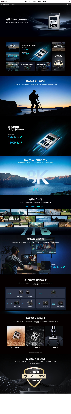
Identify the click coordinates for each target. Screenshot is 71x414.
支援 (29, 1)
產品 (26, 1)
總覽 (67, 4)
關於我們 (34, 1)
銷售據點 (39, 1)
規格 (69, 4)
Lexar (4, 1)
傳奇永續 (44, 1)
